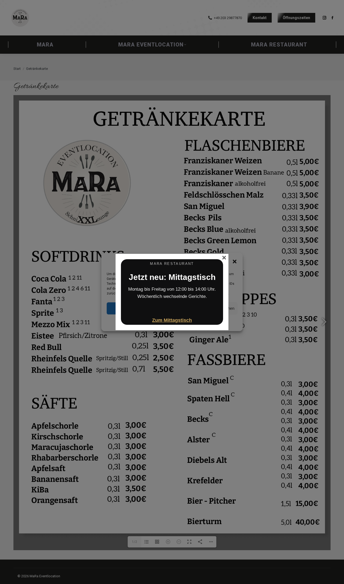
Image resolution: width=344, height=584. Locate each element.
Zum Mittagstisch (172, 320)
